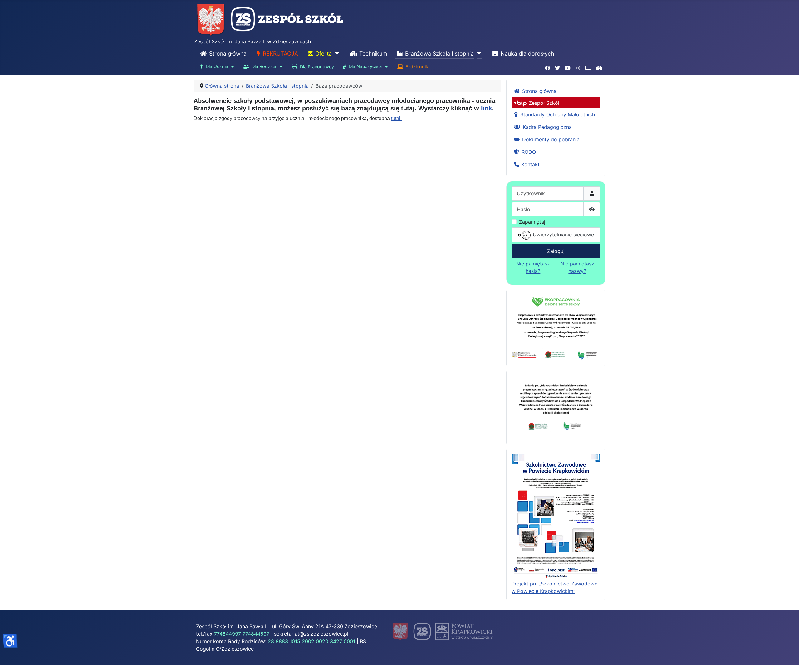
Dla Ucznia (217, 66)
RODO (529, 152)
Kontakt (531, 164)
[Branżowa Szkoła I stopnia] (478, 53)
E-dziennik (416, 67)
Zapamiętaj (532, 222)
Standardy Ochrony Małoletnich (557, 114)
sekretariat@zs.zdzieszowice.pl (311, 634)
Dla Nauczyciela (365, 66)
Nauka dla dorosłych (527, 53)
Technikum (373, 53)
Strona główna (228, 53)
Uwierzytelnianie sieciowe (562, 234)
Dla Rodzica (264, 66)
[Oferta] (336, 53)
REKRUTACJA (280, 53)
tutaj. (396, 118)
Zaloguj (556, 251)
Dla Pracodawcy (317, 67)
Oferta (323, 53)
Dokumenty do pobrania (551, 139)
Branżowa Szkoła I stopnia (439, 53)
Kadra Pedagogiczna (547, 127)
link (486, 108)
